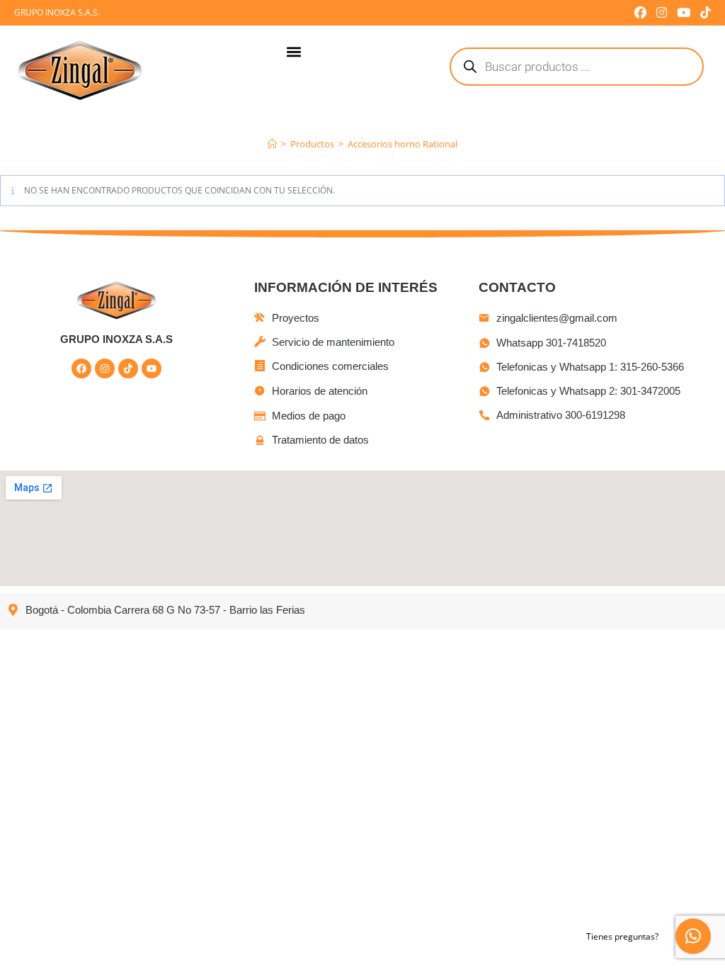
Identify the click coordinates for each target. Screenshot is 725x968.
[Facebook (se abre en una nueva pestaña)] (640, 13)
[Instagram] (105, 368)
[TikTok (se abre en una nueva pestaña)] (703, 13)
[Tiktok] (128, 368)
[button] (294, 52)
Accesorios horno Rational (402, 143)
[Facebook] (81, 368)
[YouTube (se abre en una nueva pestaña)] (683, 13)
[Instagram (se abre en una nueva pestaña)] (661, 13)
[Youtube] (151, 368)
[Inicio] (272, 143)
